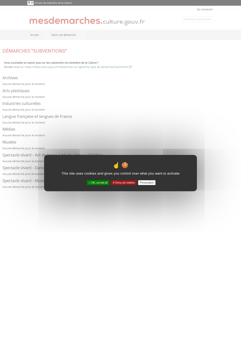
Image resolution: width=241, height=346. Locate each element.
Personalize (147, 182)
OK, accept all (99, 182)
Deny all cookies (125, 182)
